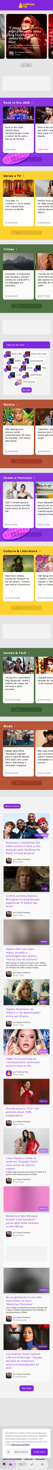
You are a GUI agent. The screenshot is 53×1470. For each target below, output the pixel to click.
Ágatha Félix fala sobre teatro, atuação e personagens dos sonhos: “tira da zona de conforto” (22, 954)
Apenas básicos (21, 1452)
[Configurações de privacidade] (8, 1452)
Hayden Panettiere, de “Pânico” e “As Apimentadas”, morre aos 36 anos (24, 1013)
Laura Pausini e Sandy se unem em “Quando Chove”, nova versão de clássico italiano (22, 1163)
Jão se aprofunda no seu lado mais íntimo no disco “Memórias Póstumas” (24, 1301)
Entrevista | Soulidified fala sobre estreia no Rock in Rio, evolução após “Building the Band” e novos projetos (24, 848)
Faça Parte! (40, 1459)
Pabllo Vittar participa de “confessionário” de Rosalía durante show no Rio (23, 1062)
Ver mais (26, 1388)
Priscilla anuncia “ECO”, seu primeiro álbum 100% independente (23, 1112)
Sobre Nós (28, 1459)
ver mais (27, 390)
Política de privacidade (12, 1459)
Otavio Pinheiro (23, 859)
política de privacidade (20, 1444)
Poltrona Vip (22, 1072)
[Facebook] (4, 1464)
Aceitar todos (39, 1452)
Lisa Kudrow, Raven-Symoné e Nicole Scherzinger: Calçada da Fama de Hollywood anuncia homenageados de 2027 (24, 1361)
